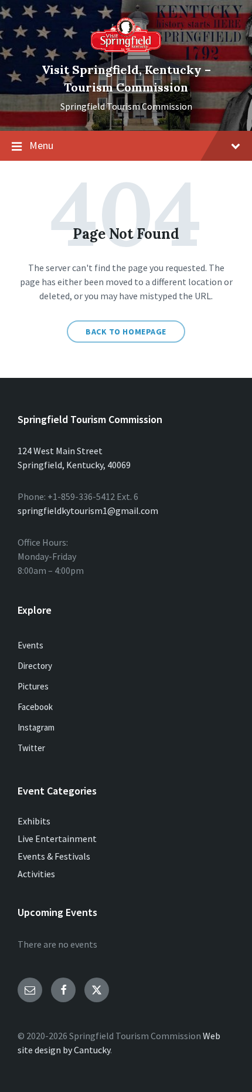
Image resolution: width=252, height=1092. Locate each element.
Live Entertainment (57, 838)
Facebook (35, 706)
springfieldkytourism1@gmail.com (88, 510)
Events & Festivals (54, 856)
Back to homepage (126, 331)
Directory (35, 665)
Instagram (36, 727)
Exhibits (34, 821)
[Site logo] (126, 50)
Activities (36, 874)
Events (30, 645)
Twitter (31, 747)
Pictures (33, 686)
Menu (41, 145)
